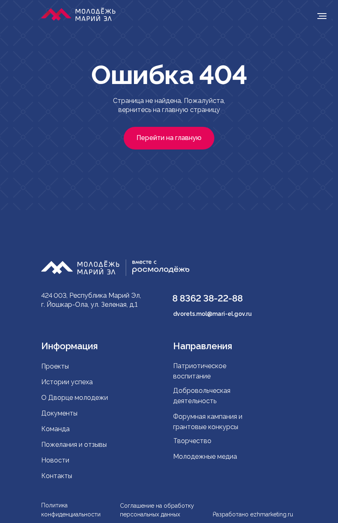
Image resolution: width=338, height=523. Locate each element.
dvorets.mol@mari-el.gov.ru (212, 314)
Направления (202, 346)
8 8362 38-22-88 (207, 298)
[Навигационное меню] (321, 16)
